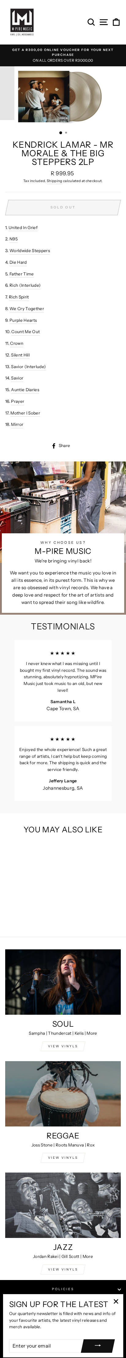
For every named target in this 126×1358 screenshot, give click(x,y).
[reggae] (63, 1093)
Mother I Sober (25, 413)
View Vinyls (63, 1269)
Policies (63, 1289)
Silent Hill (20, 354)
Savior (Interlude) (28, 366)
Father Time (21, 273)
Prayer (17, 401)
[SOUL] (63, 982)
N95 (13, 238)
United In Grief (23, 227)
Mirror (17, 424)
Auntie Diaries (25, 389)
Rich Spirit (19, 296)
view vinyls (63, 1158)
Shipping (54, 181)
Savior (17, 377)
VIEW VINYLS (63, 1046)
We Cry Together (26, 308)
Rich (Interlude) (25, 285)
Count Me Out (25, 331)
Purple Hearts (23, 320)
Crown (16, 343)
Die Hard (18, 262)
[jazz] (63, 1205)
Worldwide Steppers (29, 250)
